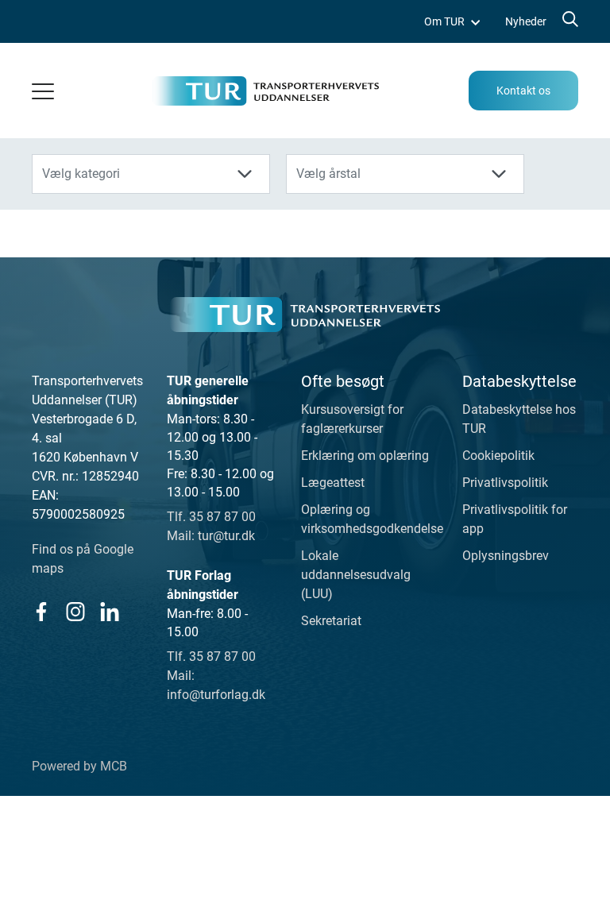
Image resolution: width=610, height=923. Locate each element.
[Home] (305, 314)
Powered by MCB (79, 766)
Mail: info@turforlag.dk (216, 685)
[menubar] (485, 22)
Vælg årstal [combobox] (328, 173)
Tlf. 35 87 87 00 (211, 516)
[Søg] (568, 22)
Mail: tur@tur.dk (211, 535)
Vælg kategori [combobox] (81, 173)
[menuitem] (451, 22)
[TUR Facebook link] (41, 611)
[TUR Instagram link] (75, 611)
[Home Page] (265, 91)
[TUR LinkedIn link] (109, 611)
